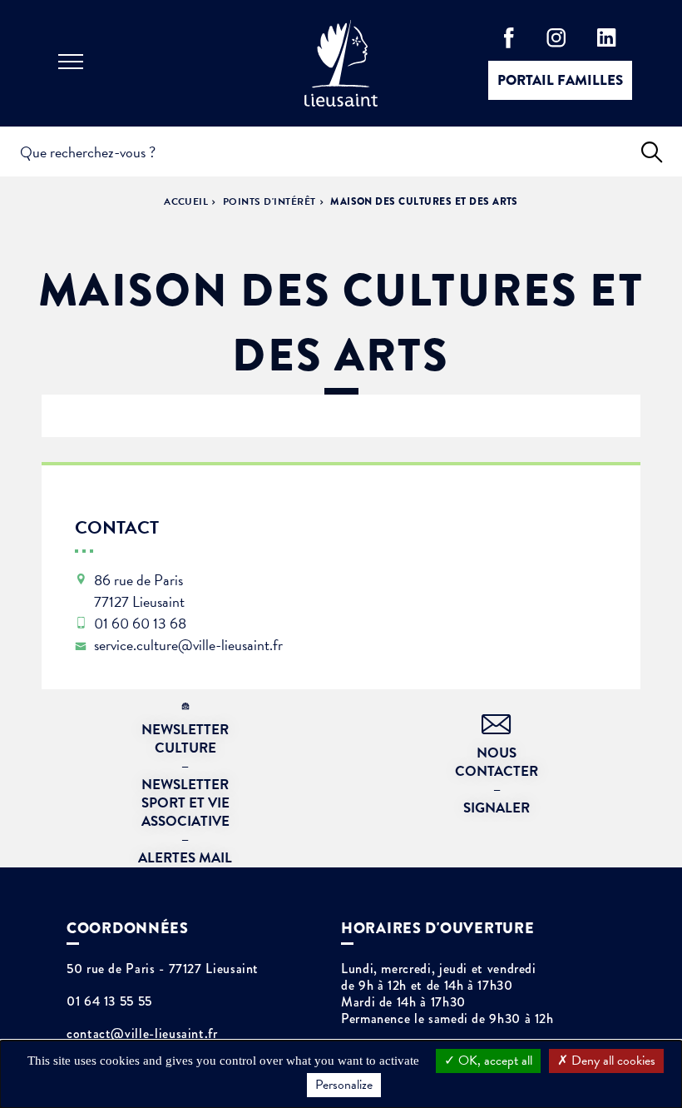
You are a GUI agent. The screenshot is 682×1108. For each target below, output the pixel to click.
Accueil (186, 201)
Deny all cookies (611, 1061)
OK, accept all (493, 1061)
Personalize (344, 1085)
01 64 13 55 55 (109, 1001)
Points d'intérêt (269, 201)
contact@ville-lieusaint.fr (142, 1034)
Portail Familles (560, 80)
